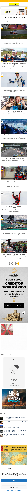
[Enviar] (26, 8)
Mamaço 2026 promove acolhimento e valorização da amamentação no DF (16, 422)
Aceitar (14, 480)
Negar (14, 484)
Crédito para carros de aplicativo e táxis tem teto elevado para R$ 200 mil (15, 431)
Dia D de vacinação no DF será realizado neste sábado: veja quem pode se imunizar (14, 435)
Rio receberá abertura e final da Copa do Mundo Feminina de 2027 (14, 418)
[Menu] (2, 4)
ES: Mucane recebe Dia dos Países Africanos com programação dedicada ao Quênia (15, 426)
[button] (26, 467)
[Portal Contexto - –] (14, 4)
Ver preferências (14, 487)
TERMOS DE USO (10, 490)
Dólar (1, 439)
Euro (1, 442)
